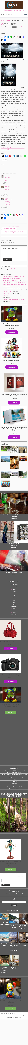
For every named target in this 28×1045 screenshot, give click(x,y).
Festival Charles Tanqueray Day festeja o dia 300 (14, 514)
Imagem (8, 20)
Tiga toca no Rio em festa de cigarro (14, 572)
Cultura (14, 587)
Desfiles (14, 612)
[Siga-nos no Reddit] (10, 14)
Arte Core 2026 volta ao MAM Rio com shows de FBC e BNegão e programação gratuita (13, 278)
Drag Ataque (8, 294)
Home (2, 20)
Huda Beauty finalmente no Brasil (14, 299)
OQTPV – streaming (14, 610)
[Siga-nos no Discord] (11, 14)
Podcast (14, 608)
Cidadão (14, 589)
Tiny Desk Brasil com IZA (14, 788)
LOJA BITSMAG (14, 614)
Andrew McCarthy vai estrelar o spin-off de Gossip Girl (8, 201)
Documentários (14, 606)
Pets (14, 604)
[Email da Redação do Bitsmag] (2, 14)
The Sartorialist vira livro (14, 543)
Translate (14, 269)
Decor (14, 602)
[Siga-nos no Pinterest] (8, 14)
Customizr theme (17, 1017)
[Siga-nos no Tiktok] (7, 14)
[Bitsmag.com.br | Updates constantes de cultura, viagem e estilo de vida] (14, 5)
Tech (14, 600)
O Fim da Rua (8, 292)
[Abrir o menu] (25, 14)
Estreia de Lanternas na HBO (12, 295)
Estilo (14, 595)
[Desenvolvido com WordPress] (23, 1015)
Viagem (14, 591)
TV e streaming (14, 584)
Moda (14, 597)
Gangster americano (9, 228)
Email (4, 253)
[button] (5, 448)
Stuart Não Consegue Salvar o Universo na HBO (8, 189)
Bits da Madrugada (14, 586)
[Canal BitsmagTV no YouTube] (3, 14)
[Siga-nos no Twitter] (5, 14)
